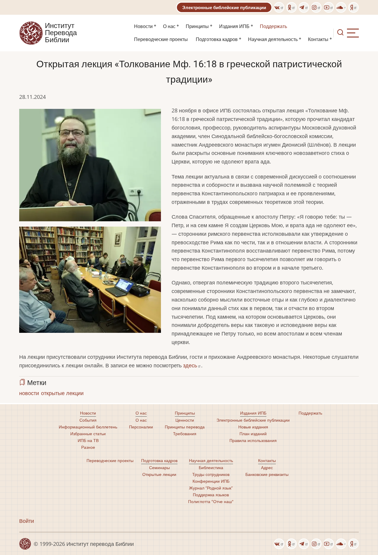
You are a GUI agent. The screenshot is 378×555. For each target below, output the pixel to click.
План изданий (253, 433)
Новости (143, 26)
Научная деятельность (273, 39)
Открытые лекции (159, 474)
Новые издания (253, 427)
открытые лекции (62, 393)
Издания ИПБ (234, 26)
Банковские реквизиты (267, 474)
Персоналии (141, 427)
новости (29, 393)
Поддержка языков (211, 494)
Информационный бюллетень (88, 427)
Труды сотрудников (210, 474)
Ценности (184, 420)
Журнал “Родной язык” (211, 488)
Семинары (159, 467)
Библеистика (211, 467)
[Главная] (31, 32)
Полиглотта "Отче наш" (211, 501)
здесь (190, 365)
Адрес (267, 467)
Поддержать (273, 26)
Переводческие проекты (161, 39)
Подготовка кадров (217, 39)
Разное (88, 447)
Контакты (318, 39)
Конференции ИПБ (211, 481)
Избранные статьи (88, 433)
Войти (26, 520)
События (88, 420)
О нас (169, 26)
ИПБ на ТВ (88, 440)
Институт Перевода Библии (61, 33)
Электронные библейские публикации (224, 7)
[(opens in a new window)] (279, 7)
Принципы (197, 26)
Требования (184, 433)
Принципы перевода (185, 427)
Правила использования (253, 440)
